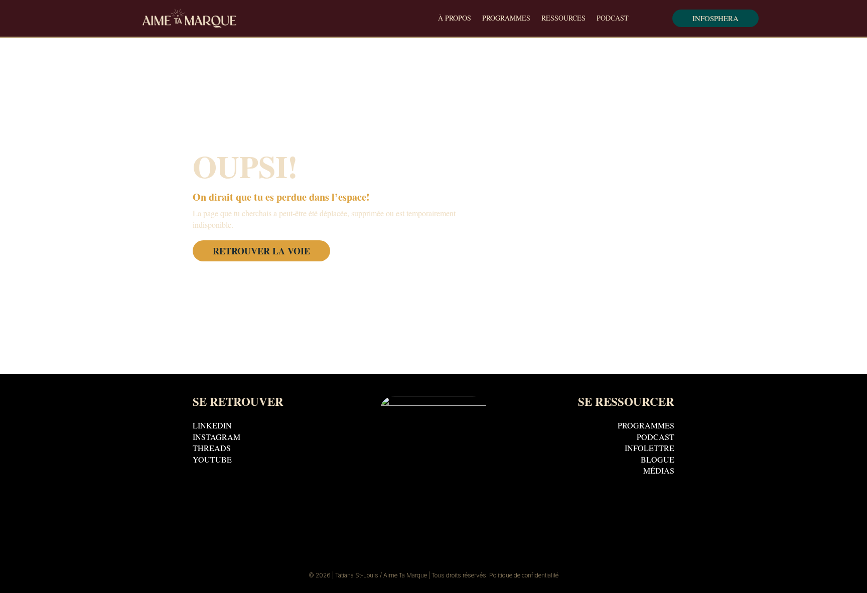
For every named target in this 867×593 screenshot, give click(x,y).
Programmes (506, 19)
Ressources (563, 19)
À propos (454, 19)
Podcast (613, 19)
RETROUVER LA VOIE (261, 250)
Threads (212, 450)
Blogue (657, 461)
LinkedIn (212, 427)
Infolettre (649, 450)
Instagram (216, 438)
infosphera (715, 18)
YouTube (212, 461)
